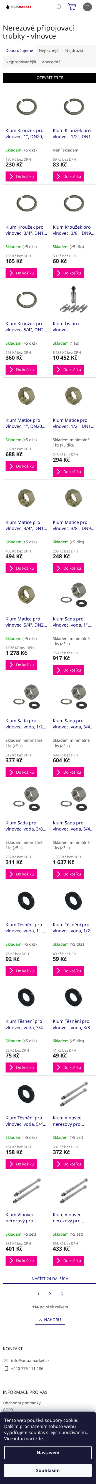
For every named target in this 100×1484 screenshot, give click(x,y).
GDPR (8, 1409)
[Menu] (87, 6)
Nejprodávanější (21, 61)
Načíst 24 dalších (50, 1278)
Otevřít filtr (50, 77)
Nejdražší (74, 50)
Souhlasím (48, 1470)
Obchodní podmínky (22, 1402)
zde (39, 1438)
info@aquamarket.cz (30, 1360)
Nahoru (52, 1319)
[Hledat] (58, 6)
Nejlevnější (49, 50)
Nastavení (48, 1453)
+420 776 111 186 (27, 1368)
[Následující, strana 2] (50, 1294)
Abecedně (51, 61)
